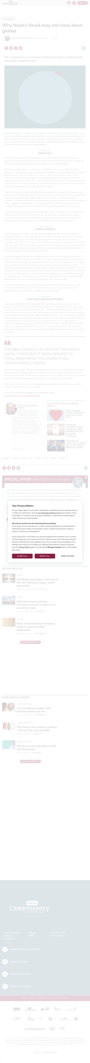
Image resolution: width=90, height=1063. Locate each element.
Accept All (22, 556)
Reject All (45, 556)
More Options (67, 556)
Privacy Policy (24, 547)
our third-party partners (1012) (49, 513)
